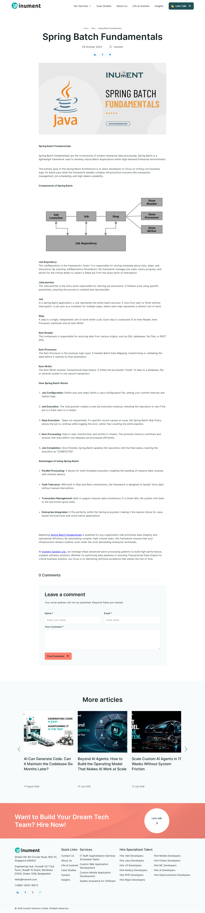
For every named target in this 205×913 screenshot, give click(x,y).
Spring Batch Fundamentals (66, 534)
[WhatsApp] (40, 892)
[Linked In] (18, 892)
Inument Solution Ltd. (54, 551)
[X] (33, 892)
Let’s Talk (181, 5)
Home (86, 28)
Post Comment (55, 656)
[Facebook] (25, 892)
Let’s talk (157, 818)
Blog (93, 28)
